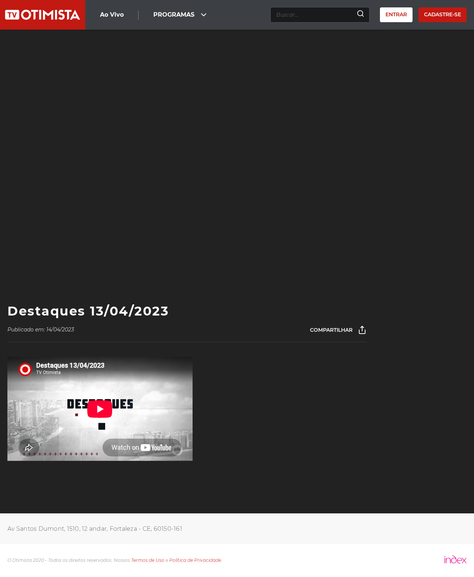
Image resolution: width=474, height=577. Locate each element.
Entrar (396, 14)
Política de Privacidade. (195, 560)
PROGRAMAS (173, 14)
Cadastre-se (442, 14)
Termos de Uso (147, 560)
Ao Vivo (112, 14)
